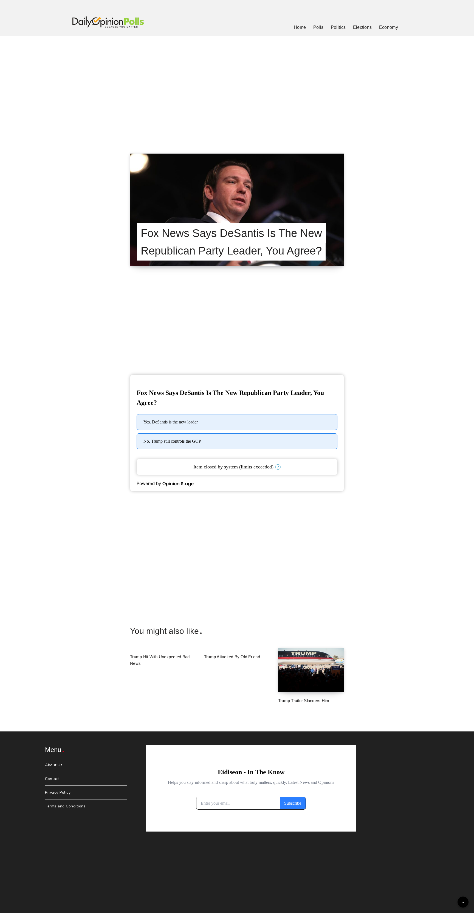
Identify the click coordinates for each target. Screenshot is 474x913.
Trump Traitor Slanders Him (303, 700)
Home (300, 27)
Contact (52, 778)
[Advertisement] (237, 87)
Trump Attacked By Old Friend (232, 656)
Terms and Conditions (65, 806)
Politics (338, 27)
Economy (388, 27)
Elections (362, 27)
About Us (54, 765)
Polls (318, 27)
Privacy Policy (57, 792)
